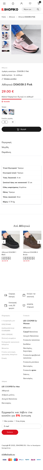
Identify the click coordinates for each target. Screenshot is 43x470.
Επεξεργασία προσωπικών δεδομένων (10, 343)
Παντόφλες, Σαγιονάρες (27, 349)
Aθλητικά (12, 17)
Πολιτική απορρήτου (9, 338)
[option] (6, 27)
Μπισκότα (5, 348)
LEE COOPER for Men (11, 386)
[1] (38, 9)
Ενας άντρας (20, 421)
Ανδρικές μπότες (8, 394)
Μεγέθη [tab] (5, 147)
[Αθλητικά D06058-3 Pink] (26, 39)
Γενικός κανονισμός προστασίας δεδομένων (9, 353)
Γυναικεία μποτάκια (31, 362)
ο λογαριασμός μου (8, 320)
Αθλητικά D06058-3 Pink (26, 17)
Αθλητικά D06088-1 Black (9, 253)
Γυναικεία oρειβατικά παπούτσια (31, 356)
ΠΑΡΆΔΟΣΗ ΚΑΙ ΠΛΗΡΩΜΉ (8, 329)
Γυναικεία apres (29, 370)
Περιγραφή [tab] (6, 142)
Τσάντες (26, 374)
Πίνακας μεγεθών (10, 79)
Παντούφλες (28, 366)
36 (5, 122)
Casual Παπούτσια (30, 331)
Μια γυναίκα (8, 421)
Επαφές (4, 358)
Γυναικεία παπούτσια (31, 340)
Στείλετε (10, 432)
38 (12, 122)
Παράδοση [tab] (6, 152)
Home (4, 17)
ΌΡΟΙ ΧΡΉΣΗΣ (7, 334)
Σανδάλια (26, 344)
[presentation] (4, 242)
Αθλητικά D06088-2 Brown (30, 253)
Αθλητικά (5, 390)
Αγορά (23, 129)
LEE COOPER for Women (30, 322)
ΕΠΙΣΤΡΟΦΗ (6, 324)
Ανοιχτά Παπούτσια (30, 336)
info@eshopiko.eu (8, 454)
